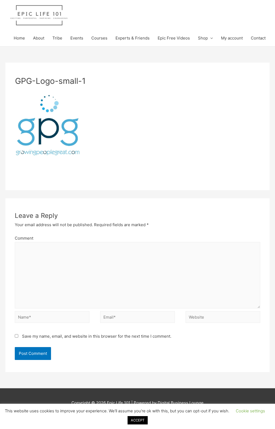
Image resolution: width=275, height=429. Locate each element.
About (38, 38)
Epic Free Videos (174, 38)
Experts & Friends (132, 38)
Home (19, 38)
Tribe (57, 38)
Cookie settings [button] (250, 410)
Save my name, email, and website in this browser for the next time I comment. (96, 336)
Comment (24, 238)
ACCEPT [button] (137, 420)
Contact (258, 38)
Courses (99, 38)
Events (76, 38)
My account (232, 38)
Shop (203, 38)
